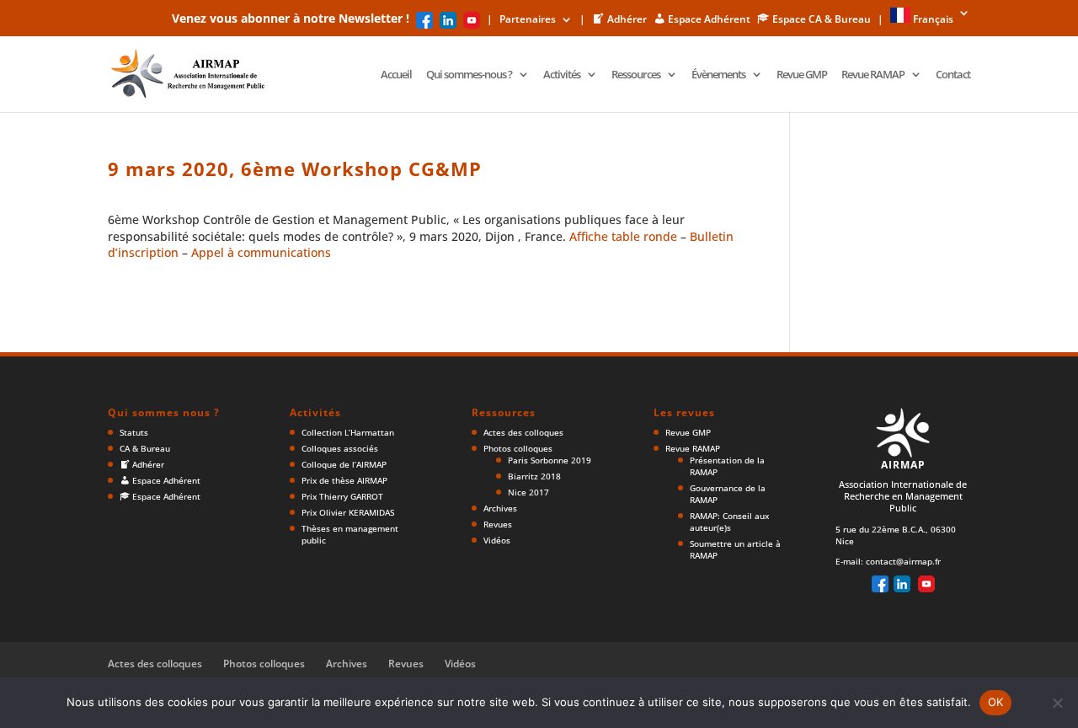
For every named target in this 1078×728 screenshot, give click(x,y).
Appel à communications (261, 252)
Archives (500, 508)
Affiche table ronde (623, 236)
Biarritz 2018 (534, 476)
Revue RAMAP (873, 75)
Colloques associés (340, 448)
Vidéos (496, 540)
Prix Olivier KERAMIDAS (348, 512)
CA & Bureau (145, 448)
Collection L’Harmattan (348, 432)
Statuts (134, 432)
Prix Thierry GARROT (342, 496)
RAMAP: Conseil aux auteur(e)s (729, 521)
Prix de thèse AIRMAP (344, 480)
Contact (953, 75)
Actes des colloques (523, 432)
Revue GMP (801, 75)
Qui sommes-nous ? (469, 75)
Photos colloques (517, 448)
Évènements (718, 75)
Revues (497, 524)
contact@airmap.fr (903, 561)
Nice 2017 (528, 492)
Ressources (635, 75)
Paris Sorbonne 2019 (549, 460)
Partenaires (527, 20)
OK (996, 702)
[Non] (1057, 702)
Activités (561, 75)
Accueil (396, 75)
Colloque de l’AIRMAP (344, 464)
